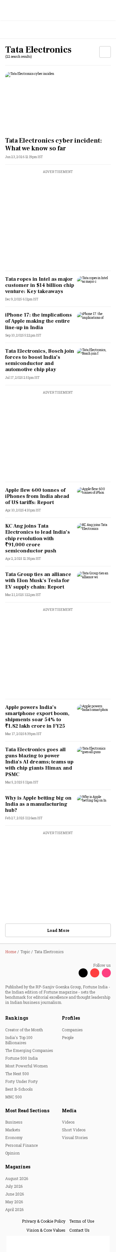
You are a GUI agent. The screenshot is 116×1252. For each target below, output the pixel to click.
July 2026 (14, 1186)
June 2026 (14, 1193)
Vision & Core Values (45, 1230)
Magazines (17, 1167)
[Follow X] (83, 972)
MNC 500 (13, 1096)
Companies (72, 1029)
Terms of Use (81, 1221)
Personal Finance (21, 1145)
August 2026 (16, 1178)
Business (14, 1122)
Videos (68, 1122)
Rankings (16, 1018)
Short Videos (74, 1129)
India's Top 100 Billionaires (19, 1040)
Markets (12, 1129)
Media (69, 1110)
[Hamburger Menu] (107, 30)
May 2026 (14, 1201)
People (67, 1037)
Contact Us (79, 1230)
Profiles (71, 1018)
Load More (58, 930)
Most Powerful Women (26, 1065)
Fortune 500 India (21, 1058)
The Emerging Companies (29, 1050)
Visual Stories (75, 1137)
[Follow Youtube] (94, 972)
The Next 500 (17, 1073)
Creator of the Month (24, 1029)
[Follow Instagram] (106, 972)
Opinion (12, 1153)
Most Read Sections (27, 1110)
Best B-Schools (19, 1089)
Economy (14, 1137)
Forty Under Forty (21, 1081)
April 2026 (14, 1209)
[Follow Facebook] (71, 972)
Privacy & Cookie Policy (43, 1221)
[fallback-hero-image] (58, 102)
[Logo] (19, 30)
